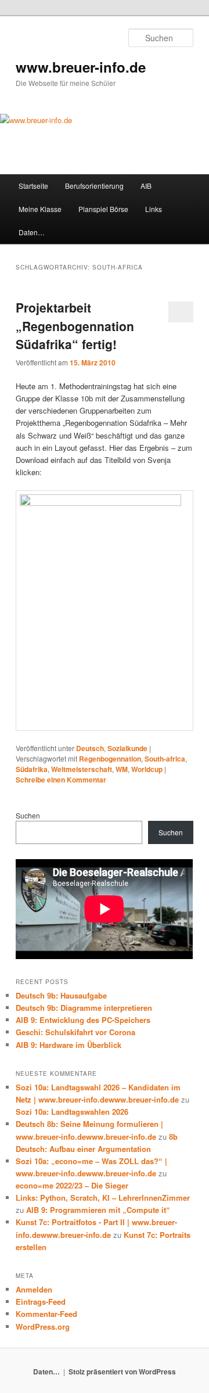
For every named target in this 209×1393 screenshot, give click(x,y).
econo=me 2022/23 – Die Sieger (72, 1185)
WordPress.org (43, 1326)
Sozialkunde (127, 748)
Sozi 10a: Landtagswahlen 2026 (72, 1111)
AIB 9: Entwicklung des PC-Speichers (83, 1019)
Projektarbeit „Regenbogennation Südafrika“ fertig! (75, 326)
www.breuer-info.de (81, 67)
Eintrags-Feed (41, 1301)
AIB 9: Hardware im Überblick (68, 1044)
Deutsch (90, 748)
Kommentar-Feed (46, 1313)
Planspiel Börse (103, 209)
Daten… (32, 232)
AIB (146, 186)
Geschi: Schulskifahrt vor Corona (75, 1031)
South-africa (165, 758)
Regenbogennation (110, 758)
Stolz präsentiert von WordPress (122, 1371)
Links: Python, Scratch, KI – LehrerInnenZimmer (103, 1197)
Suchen (28, 815)
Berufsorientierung (94, 186)
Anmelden (34, 1289)
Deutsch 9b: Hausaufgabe (61, 995)
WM (122, 769)
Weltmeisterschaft (81, 769)
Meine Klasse (40, 209)
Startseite (33, 186)
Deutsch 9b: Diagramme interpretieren (84, 1007)
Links (153, 209)
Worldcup (147, 769)
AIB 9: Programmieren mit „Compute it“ (98, 1209)
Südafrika (32, 769)
